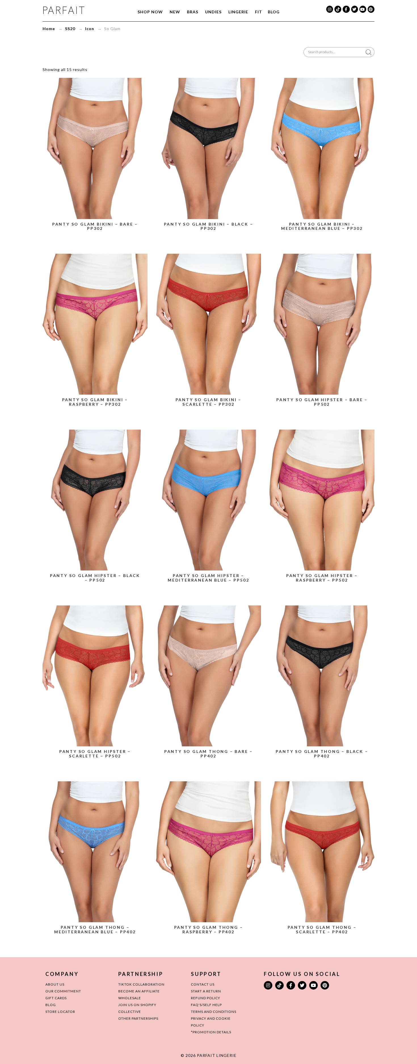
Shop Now (150, 11)
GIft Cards (56, 998)
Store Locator (60, 1011)
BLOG (50, 1005)
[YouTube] (362, 9)
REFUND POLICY (205, 998)
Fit (258, 11)
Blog (274, 11)
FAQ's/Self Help (206, 1005)
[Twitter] (354, 9)
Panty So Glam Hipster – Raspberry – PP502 (322, 577)
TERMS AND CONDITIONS (213, 1011)
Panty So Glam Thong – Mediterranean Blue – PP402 (95, 929)
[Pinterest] (371, 9)
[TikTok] (337, 9)
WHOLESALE (129, 998)
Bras (192, 11)
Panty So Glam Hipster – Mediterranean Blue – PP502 (208, 577)
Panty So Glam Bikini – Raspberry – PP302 (95, 401)
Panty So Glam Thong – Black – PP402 (322, 753)
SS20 (70, 28)
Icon (89, 28)
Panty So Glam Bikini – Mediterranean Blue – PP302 (322, 226)
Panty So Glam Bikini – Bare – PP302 (95, 226)
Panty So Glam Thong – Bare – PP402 (208, 753)
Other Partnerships (138, 1018)
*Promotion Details (211, 1032)
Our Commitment (63, 991)
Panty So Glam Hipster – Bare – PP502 (322, 401)
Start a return (206, 991)
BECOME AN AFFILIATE (139, 991)
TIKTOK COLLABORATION (141, 984)
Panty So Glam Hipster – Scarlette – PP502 (95, 753)
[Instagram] (329, 9)
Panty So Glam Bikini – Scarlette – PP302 (209, 401)
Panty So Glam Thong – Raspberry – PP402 (208, 929)
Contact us (202, 984)
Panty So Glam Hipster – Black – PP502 (95, 577)
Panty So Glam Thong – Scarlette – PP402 (322, 929)
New (175, 11)
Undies (213, 11)
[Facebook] (346, 9)
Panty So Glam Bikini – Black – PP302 (208, 226)
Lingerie (238, 11)
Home (49, 28)
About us (54, 984)
